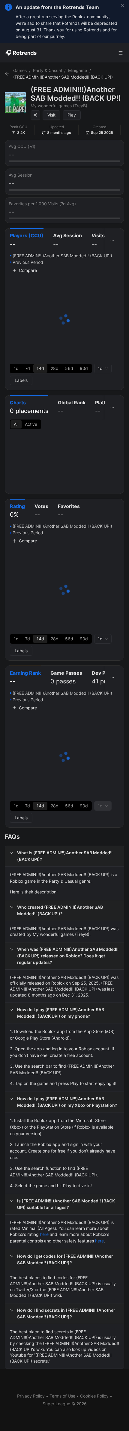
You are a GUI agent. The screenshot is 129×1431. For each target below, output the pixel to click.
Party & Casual (47, 70)
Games (20, 70)
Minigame (77, 70)
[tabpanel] (64, 318)
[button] (64, 856)
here (44, 1234)
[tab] (27, 240)
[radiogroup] (51, 368)
